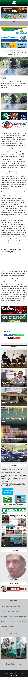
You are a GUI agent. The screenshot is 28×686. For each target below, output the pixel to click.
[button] (14, 22)
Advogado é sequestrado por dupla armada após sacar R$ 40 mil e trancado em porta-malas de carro (13, 480)
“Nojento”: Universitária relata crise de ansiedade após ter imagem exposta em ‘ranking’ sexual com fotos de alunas (12, 471)
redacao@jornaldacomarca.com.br (19, 621)
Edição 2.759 (6, 545)
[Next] (25, 347)
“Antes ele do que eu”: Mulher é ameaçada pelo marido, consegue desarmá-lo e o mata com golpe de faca (13, 484)
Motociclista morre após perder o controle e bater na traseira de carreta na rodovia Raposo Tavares (13, 475)
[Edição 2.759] (14, 527)
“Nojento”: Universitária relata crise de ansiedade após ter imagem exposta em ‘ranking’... (12, 438)
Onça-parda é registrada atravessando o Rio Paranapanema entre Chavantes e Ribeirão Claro (13, 420)
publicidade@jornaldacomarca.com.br (18, 624)
